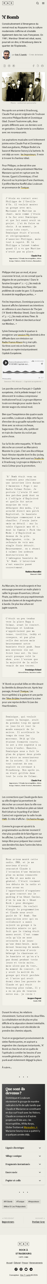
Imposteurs (8, 1264)
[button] (22, 1190)
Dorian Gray (36, 1264)
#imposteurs (33, 1244)
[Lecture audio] (4, 66)
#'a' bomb (8, 1244)
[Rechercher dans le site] (37, 3)
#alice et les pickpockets (15, 1249)
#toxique (20, 1244)
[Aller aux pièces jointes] (38, 65)
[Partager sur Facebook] (33, 66)
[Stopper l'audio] (13, 66)
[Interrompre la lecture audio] (9, 66)
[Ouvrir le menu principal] (43, 3)
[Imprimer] (42, 66)
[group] (22, 1198)
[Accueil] (7, 3)
